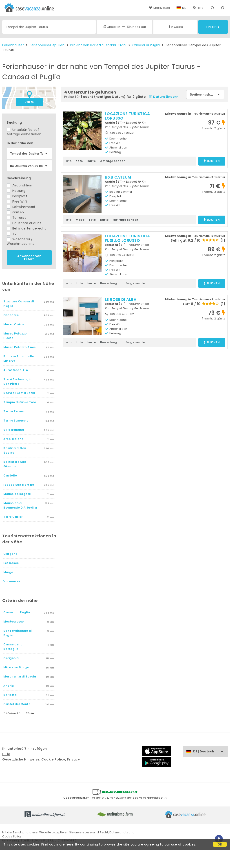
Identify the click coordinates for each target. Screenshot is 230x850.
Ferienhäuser (13, 45)
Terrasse (19, 217)
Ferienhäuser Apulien (47, 45)
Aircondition (21, 185)
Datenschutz (118, 832)
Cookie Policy (12, 836)
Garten (17, 212)
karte (29, 102)
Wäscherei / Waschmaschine (21, 241)
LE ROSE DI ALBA (121, 299)
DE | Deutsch (203, 751)
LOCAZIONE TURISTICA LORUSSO (127, 116)
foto (79, 161)
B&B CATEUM (118, 177)
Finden (211, 27)
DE (184, 8)
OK (220, 844)
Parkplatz (19, 196)
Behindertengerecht (28, 228)
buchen (213, 161)
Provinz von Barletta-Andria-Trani (98, 45)
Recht (104, 832)
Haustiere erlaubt (26, 223)
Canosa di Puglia (146, 45)
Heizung (18, 190)
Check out (138, 27)
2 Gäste (177, 27)
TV (14, 234)
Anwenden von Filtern (29, 257)
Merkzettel (161, 8)
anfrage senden (112, 161)
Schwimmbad (23, 207)
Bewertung (108, 283)
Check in (113, 27)
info (69, 161)
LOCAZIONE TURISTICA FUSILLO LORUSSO (127, 238)
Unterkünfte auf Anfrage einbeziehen (24, 131)
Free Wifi (19, 201)
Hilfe (200, 8)
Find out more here (57, 844)
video (80, 220)
